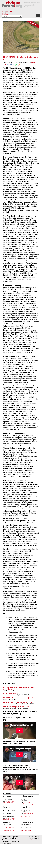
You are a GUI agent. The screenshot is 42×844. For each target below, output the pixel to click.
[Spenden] (31, 25)
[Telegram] (13, 64)
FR (7, 12)
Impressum (26, 840)
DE (3, 12)
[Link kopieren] (18, 64)
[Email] (8, 64)
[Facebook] (11, 64)
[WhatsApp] (16, 64)
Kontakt (5, 14)
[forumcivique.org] (21, 10)
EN (11, 12)
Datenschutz (35, 840)
